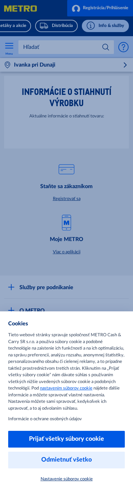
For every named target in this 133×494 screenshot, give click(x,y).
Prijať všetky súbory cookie (66, 439)
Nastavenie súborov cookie (67, 479)
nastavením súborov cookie (66, 388)
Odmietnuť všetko (66, 460)
